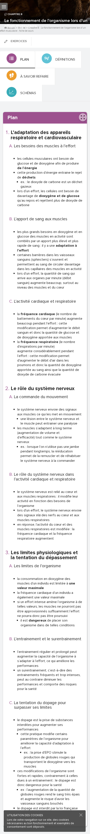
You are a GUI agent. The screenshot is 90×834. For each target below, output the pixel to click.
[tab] (17, 59)
